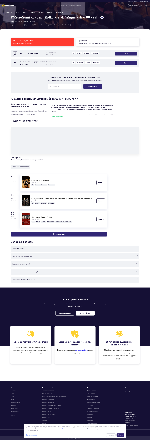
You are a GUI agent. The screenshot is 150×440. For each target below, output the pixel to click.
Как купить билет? (18, 248)
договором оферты (81, 350)
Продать (133, 5)
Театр (25, 12)
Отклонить (110, 435)
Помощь (49, 12)
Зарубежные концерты (48, 390)
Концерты (8, 12)
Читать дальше (57, 116)
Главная (141, 1)
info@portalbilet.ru (130, 416)
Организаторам (91, 399)
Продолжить (92, 86)
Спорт (17, 12)
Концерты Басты (46, 411)
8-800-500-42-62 (132, 1)
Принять (120, 435)
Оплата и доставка (91, 390)
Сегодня (44, 420)
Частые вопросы (91, 393)
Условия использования (93, 408)
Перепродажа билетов (92, 396)
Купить (126, 53)
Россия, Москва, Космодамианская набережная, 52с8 (94, 42)
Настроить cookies (31, 435)
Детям (32, 12)
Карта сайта (90, 420)
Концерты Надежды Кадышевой (50, 408)
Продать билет (65, 313)
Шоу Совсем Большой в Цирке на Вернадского (54, 396)
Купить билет (85, 313)
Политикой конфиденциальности (76, 429)
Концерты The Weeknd (48, 402)
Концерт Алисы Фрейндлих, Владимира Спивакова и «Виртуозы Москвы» (61, 199)
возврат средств (87, 353)
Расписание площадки (20, 167)
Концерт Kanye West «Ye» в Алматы (51, 405)
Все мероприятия (15, 402)
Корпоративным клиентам (93, 402)
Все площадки (14, 408)
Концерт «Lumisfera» (40, 180)
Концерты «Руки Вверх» (48, 414)
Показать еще (59, 234)
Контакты (59, 12)
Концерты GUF (46, 417)
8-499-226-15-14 (130, 414)
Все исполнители (15, 411)
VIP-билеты (90, 405)
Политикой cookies (58, 429)
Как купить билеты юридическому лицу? (25, 272)
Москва (146, 1)
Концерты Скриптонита (48, 399)
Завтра (44, 423)
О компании (90, 414)
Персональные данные (92, 411)
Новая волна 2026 (47, 393)
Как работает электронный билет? (22, 256)
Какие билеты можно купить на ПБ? (23, 279)
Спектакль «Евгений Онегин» (43, 217)
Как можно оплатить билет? (21, 264)
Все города (13, 405)
